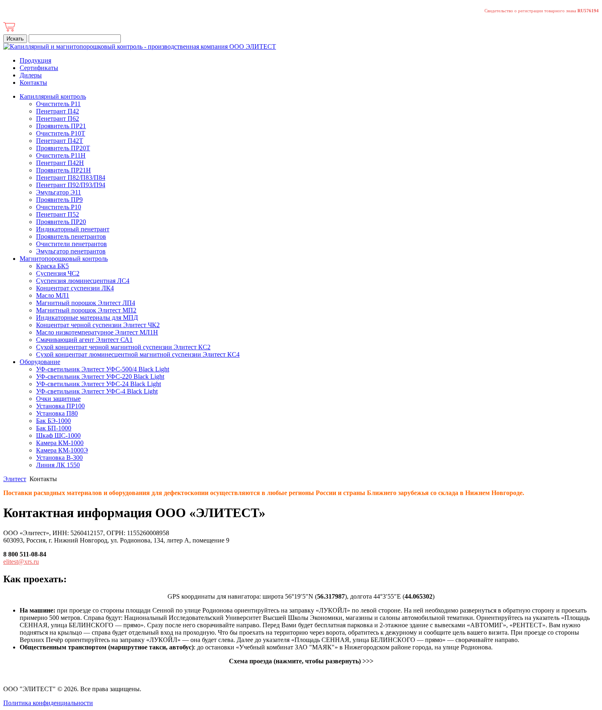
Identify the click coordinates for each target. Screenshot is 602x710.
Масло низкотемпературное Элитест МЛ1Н (97, 332)
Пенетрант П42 (57, 111)
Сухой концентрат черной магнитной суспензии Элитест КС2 (123, 347)
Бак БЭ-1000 (53, 420)
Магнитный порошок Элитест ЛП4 (85, 302)
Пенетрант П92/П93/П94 (70, 184)
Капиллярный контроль (53, 96)
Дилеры (31, 75)
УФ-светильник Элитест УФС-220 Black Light (100, 376)
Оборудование (40, 361)
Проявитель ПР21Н (63, 170)
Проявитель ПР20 (61, 221)
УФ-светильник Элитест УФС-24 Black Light (98, 383)
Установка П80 (57, 413)
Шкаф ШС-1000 (58, 435)
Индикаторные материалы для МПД (87, 317)
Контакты (33, 82)
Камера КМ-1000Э (62, 450)
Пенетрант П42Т (59, 140)
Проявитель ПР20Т (63, 148)
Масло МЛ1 (52, 295)
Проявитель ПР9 (59, 199)
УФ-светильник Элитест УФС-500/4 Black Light (102, 369)
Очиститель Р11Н (61, 155)
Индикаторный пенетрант (72, 229)
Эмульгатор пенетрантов (71, 251)
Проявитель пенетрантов (71, 236)
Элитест (14, 478)
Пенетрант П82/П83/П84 (70, 177)
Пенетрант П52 (57, 214)
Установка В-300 (59, 457)
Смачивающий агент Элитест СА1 (84, 339)
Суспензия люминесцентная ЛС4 (82, 280)
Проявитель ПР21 (61, 125)
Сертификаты (39, 67)
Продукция (35, 60)
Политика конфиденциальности (48, 702)
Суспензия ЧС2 (57, 273)
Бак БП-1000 (53, 428)
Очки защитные (58, 398)
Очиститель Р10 (58, 207)
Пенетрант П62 (57, 118)
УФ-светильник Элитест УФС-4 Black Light (97, 391)
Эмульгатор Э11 (58, 192)
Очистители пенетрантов (71, 243)
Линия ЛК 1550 (58, 464)
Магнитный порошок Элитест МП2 (86, 310)
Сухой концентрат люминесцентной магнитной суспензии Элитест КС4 (138, 354)
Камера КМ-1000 (60, 442)
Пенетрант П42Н (60, 162)
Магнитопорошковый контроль (64, 258)
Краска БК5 (52, 265)
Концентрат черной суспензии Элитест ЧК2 (98, 324)
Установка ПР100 (60, 405)
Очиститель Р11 (58, 103)
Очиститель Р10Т (60, 133)
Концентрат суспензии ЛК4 (75, 288)
